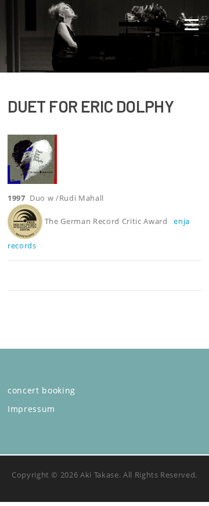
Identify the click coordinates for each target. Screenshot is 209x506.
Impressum (31, 408)
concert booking (41, 390)
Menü (191, 24)
